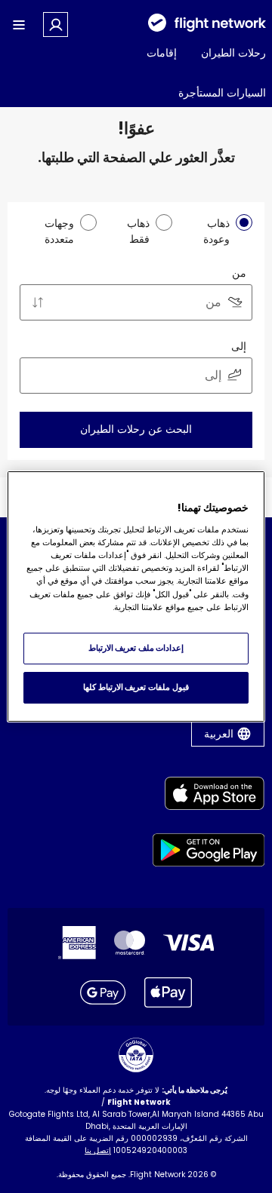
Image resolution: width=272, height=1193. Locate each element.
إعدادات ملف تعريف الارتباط (136, 648)
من (239, 273)
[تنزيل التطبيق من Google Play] (209, 852)
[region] (136, 596)
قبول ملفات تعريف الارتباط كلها (135, 687)
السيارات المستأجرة (222, 92)
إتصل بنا (98, 1150)
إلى (238, 346)
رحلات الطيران (233, 52)
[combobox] (136, 302)
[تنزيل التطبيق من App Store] (209, 796)
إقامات (162, 52)
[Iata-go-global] (136, 1055)
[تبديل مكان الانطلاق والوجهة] (37, 302)
